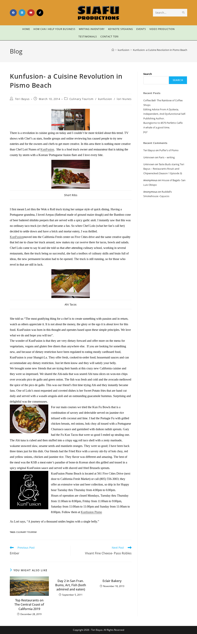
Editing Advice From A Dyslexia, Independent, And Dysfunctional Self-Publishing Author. (164, 114)
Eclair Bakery (112, 581)
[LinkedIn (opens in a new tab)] (22, 12)
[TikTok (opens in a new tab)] (40, 12)
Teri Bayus (22, 99)
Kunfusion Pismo (91, 512)
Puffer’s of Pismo (169, 150)
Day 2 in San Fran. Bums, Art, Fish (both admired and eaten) (70, 585)
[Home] (113, 50)
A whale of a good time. (156, 127)
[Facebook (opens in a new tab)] (13, 12)
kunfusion (105, 99)
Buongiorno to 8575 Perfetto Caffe (163, 123)
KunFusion (47, 149)
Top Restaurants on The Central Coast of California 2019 (29, 604)
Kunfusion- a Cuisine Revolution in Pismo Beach (160, 50)
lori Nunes (124, 99)
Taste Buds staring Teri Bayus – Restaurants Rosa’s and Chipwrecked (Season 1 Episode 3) (163, 169)
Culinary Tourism (81, 99)
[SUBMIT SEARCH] (183, 13)
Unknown (148, 157)
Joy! (145, 132)
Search (147, 74)
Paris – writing (167, 157)
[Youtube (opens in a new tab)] (31, 12)
